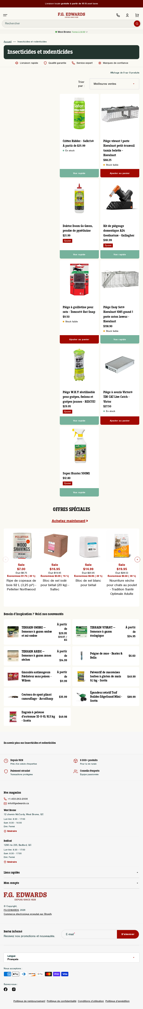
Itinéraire (12, 831)
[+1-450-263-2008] (118, 15)
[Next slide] (137, 559)
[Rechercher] (137, 23)
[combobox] (71, 23)
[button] (5, 15)
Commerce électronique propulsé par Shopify (28, 913)
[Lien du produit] (79, 135)
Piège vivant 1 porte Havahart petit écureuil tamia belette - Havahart (119, 148)
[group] (21, 560)
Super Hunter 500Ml (76, 474)
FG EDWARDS (11, 910)
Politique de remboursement (29, 1001)
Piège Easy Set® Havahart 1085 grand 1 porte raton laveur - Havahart (118, 314)
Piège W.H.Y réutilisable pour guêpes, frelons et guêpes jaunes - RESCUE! (79, 397)
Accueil (8, 41)
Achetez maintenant (68, 520)
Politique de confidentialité (61, 1001)
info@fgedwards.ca (18, 803)
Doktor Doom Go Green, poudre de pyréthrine (78, 228)
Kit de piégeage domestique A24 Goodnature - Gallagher (118, 231)
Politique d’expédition (117, 1001)
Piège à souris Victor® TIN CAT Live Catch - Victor (118, 397)
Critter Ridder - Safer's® (78, 141)
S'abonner (127, 934)
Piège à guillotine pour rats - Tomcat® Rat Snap (79, 309)
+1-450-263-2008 (18, 798)
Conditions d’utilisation (91, 1001)
